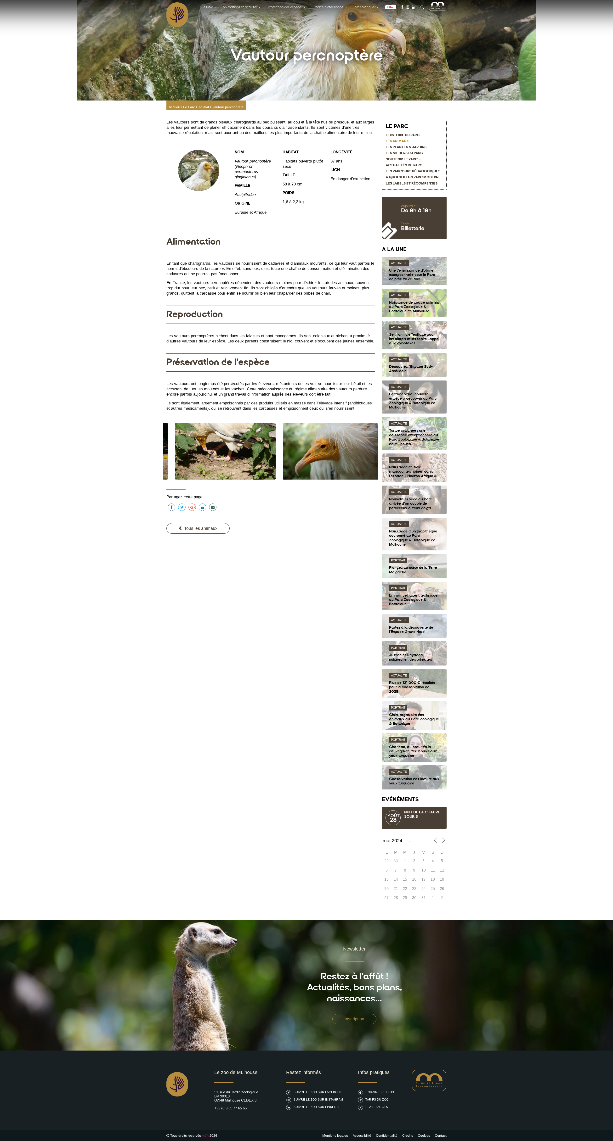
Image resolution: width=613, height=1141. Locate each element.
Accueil (174, 107)
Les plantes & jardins (406, 147)
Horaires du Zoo (379, 1092)
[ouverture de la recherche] (421, 7)
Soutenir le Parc (402, 159)
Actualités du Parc (404, 165)
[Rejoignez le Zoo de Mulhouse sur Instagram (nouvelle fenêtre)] (407, 7)
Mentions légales (335, 1135)
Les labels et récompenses (411, 183)
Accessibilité (362, 1135)
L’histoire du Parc (403, 135)
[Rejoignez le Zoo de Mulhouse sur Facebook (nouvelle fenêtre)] (402, 7)
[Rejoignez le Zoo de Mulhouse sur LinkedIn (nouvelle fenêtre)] (413, 7)
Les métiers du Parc (404, 153)
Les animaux (397, 141)
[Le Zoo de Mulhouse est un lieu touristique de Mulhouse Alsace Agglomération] (429, 1090)
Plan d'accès (376, 1107)
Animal (204, 107)
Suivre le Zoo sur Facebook (318, 1092)
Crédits (407, 1135)
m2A (205, 1135)
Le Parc (189, 107)
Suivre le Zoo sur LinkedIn (317, 1107)
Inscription (354, 1019)
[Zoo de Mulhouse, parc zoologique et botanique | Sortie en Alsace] (177, 1108)
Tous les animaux (200, 528)
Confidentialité (386, 1135)
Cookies (424, 1135)
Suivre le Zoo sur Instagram (318, 1099)
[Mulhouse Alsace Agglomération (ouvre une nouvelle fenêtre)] (438, 9)
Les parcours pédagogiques (413, 171)
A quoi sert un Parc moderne (413, 177)
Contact (441, 1135)
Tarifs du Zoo (377, 1099)
